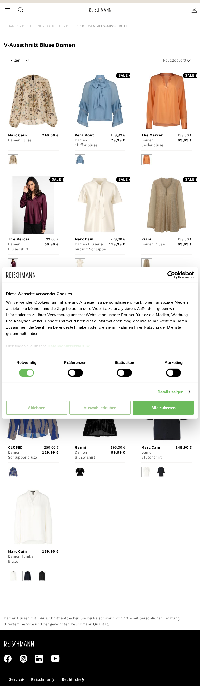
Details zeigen (170, 392)
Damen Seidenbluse (152, 142)
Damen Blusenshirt (18, 247)
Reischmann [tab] (42, 679)
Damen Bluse (20, 140)
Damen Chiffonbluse (86, 142)
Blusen (72, 26)
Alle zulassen (163, 408)
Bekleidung (32, 26)
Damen (13, 26)
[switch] (75, 373)
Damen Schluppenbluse (22, 455)
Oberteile (54, 26)
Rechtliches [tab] (73, 679)
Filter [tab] (15, 60)
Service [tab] (16, 679)
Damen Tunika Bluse (20, 559)
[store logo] (100, 9)
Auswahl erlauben (100, 408)
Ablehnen (36, 408)
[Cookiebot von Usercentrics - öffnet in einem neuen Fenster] (171, 275)
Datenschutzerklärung (69, 346)
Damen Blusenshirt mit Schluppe (90, 247)
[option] (13, 159)
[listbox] (33, 160)
